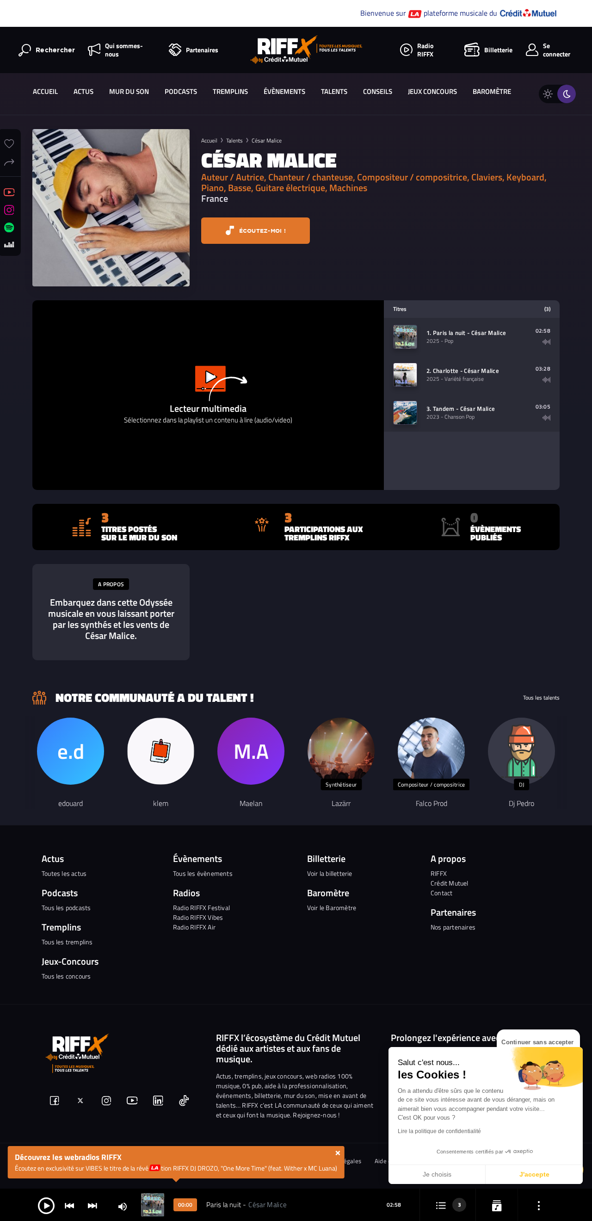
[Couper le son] (122, 1206)
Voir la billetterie (329, 873)
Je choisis (437, 1174)
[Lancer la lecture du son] (46, 1205)
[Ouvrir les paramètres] (538, 1205)
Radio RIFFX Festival (201, 907)
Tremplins (230, 91)
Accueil (45, 91)
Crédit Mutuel (450, 883)
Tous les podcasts (66, 907)
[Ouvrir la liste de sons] (440, 1205)
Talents (334, 91)
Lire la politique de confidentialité (439, 1131)
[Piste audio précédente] (69, 1205)
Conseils (377, 91)
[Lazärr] (341, 751)
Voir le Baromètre (331, 907)
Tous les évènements (203, 873)
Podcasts (181, 91)
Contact (441, 893)
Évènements (284, 91)
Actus (83, 91)
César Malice (267, 140)
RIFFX (439, 873)
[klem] (161, 751)
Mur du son (129, 91)
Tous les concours (66, 976)
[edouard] (70, 751)
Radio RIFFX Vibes (198, 917)
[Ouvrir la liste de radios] (496, 1205)
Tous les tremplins (67, 942)
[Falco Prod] (431, 751)
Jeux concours (432, 91)
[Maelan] (251, 751)
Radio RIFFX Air (194, 927)
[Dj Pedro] (521, 751)
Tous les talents (541, 698)
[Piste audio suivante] (92, 1205)
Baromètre (492, 91)
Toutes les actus (64, 873)
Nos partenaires (453, 927)
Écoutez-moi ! (261, 230)
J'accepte (534, 1174)
